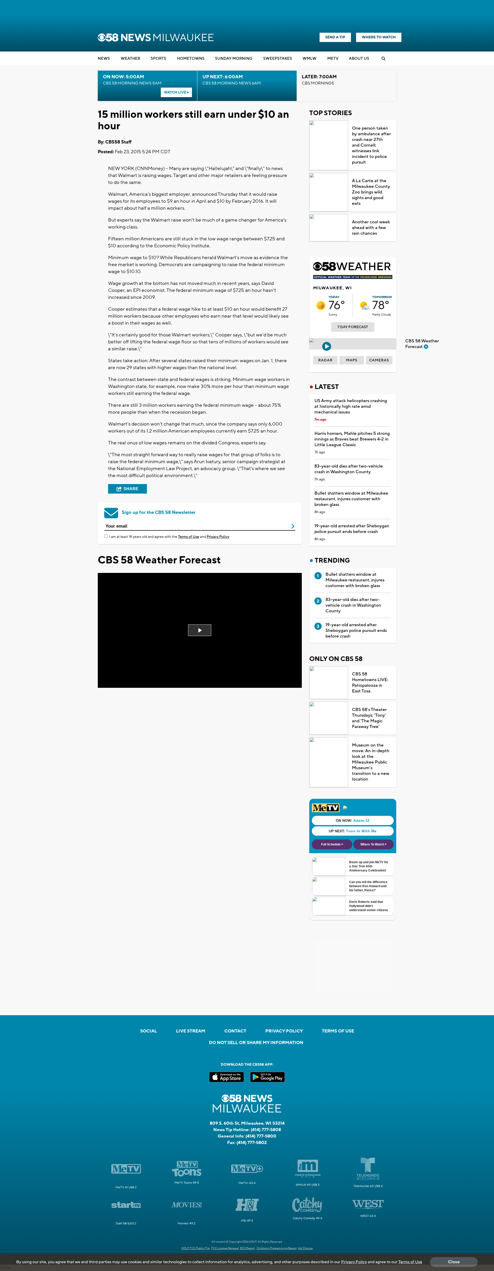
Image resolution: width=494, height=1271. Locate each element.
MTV (332, 58)
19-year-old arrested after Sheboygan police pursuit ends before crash (351, 529)
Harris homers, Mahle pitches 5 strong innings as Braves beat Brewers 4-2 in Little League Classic (352, 439)
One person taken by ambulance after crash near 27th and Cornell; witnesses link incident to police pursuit (371, 145)
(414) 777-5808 (266, 1130)
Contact (235, 1031)
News (104, 58)
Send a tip (335, 37)
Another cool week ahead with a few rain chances (371, 227)
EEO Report (247, 1248)
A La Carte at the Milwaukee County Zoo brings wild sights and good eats (371, 192)
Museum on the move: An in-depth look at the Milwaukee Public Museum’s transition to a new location (370, 762)
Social (148, 1031)
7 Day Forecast (353, 327)
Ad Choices (305, 1248)
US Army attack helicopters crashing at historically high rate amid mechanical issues (350, 406)
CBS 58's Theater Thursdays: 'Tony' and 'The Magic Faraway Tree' (369, 718)
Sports (158, 58)
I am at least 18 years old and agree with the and (169, 537)
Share (130, 489)
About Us (359, 58)
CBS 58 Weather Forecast (422, 344)
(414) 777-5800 (260, 1136)
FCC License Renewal (225, 1248)
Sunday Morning (233, 58)
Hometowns (191, 58)
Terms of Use (188, 537)
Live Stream (190, 1031)
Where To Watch (379, 37)
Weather (130, 58)
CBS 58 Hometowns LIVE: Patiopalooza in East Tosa (370, 682)
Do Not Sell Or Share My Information (256, 1043)
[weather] (321, 305)
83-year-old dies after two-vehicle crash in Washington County (348, 469)
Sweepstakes (277, 58)
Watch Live (175, 92)
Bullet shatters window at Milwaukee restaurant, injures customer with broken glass (351, 498)
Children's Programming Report (277, 1248)
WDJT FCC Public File (195, 1248)
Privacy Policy (218, 537)
